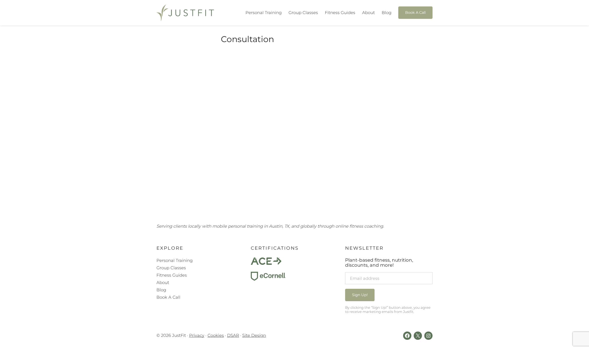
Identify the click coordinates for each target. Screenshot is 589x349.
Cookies (216, 335)
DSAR (233, 335)
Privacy (196, 335)
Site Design (254, 335)
